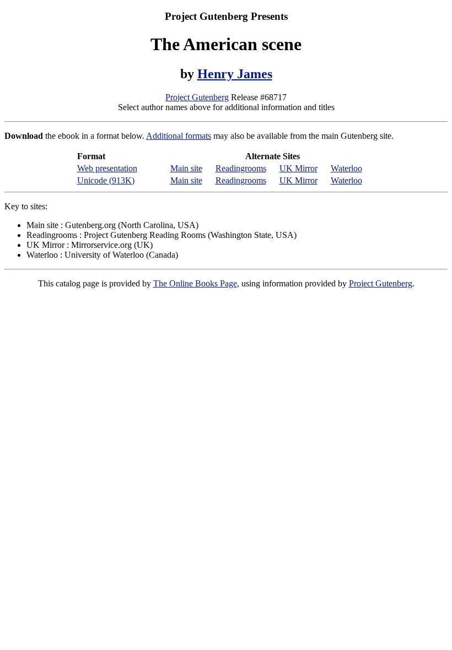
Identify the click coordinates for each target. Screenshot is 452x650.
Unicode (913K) (105, 180)
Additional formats (178, 135)
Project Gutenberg (197, 97)
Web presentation (107, 168)
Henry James (234, 74)
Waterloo (346, 168)
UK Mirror (298, 168)
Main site (186, 168)
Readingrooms (241, 168)
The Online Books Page (195, 283)
